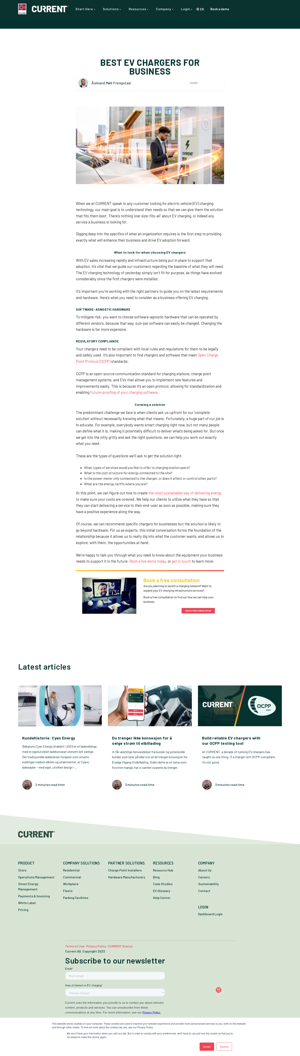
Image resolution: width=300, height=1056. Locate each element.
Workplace (71, 884)
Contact (204, 891)
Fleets (67, 891)
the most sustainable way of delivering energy (185, 493)
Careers (204, 877)
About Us (204, 870)
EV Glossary (161, 891)
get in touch (181, 561)
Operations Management (36, 877)
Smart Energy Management (28, 886)
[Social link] (226, 990)
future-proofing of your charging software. (125, 392)
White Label (27, 903)
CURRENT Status (120, 946)
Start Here (85, 9)
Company (164, 9)
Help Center (161, 898)
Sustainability (208, 884)
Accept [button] (207, 1046)
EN (202, 9)
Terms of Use (74, 946)
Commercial (72, 877)
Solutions (111, 9)
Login (186, 9)
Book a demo (219, 9)
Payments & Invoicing (34, 896)
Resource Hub (163, 870)
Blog (156, 877)
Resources (138, 9)
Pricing (23, 910)
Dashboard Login (210, 914)
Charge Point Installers (125, 870)
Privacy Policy (96, 946)
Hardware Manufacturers (126, 877)
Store (22, 870)
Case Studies (162, 884)
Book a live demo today (148, 561)
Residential (71, 870)
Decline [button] (224, 1046)
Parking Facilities (75, 898)
